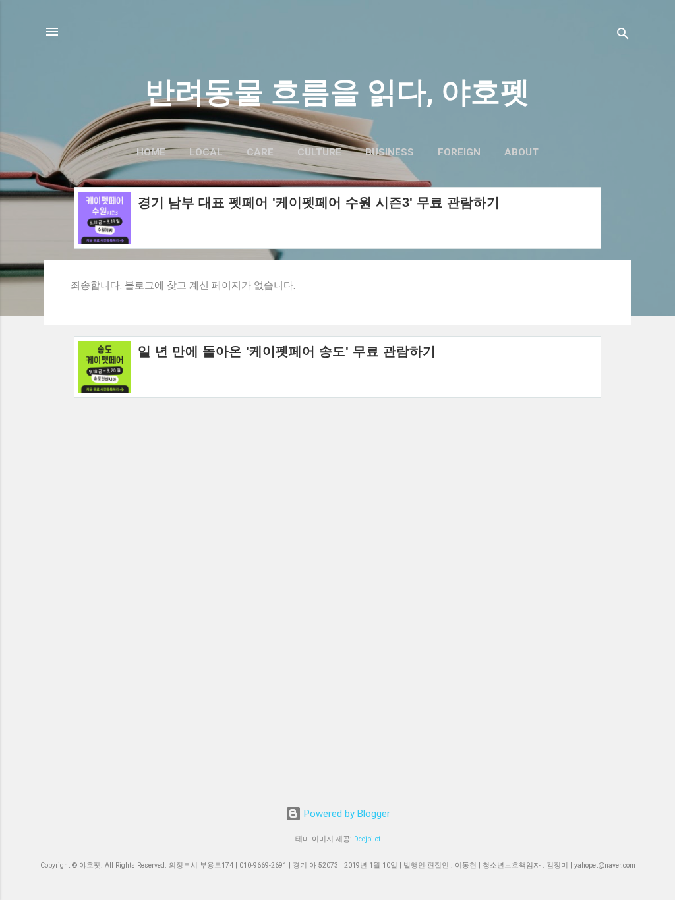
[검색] (623, 36)
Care (260, 152)
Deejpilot (367, 839)
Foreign (459, 152)
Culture (319, 152)
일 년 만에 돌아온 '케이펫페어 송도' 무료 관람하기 (287, 351)
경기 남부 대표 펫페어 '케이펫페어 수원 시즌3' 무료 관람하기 (319, 202)
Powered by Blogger (345, 814)
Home (150, 152)
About (521, 152)
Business (389, 152)
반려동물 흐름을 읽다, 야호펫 (337, 91)
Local (206, 152)
